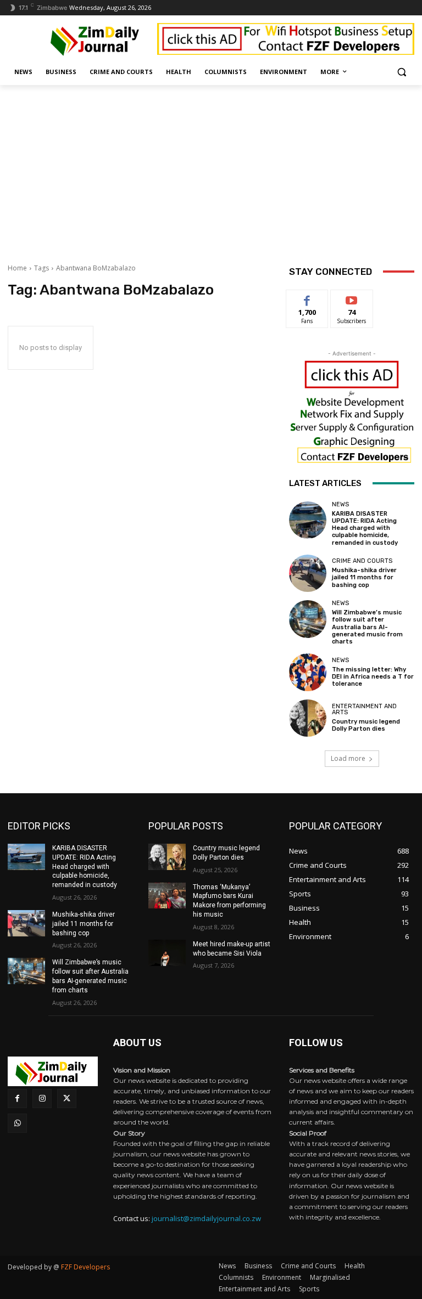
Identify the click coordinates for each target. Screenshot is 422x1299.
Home (17, 268)
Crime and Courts (362, 561)
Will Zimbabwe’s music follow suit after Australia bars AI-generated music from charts (367, 627)
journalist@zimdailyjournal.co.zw (206, 1218)
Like (307, 298)
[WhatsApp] (17, 1123)
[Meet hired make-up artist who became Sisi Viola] (167, 953)
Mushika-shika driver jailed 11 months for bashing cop (364, 577)
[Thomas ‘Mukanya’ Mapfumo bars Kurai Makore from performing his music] (167, 896)
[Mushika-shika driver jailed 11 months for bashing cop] (307, 573)
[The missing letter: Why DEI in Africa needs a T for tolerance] (307, 672)
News (340, 504)
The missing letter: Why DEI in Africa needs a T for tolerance (373, 676)
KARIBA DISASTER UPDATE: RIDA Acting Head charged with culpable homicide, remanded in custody (365, 528)
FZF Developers (85, 1267)
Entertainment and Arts (364, 709)
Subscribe (352, 298)
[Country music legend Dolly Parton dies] (307, 718)
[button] (401, 72)
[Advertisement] (211, 167)
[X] (66, 1098)
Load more (348, 758)
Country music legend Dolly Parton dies (366, 725)
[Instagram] (42, 1098)
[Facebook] (17, 1098)
